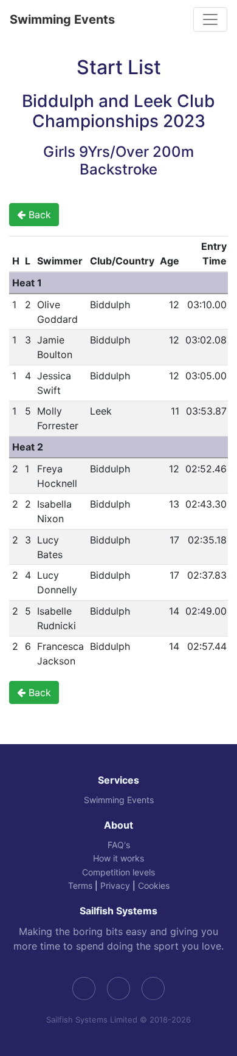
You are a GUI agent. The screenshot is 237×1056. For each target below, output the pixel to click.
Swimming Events (62, 19)
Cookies (154, 885)
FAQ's (119, 845)
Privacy (115, 885)
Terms (80, 885)
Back (38, 215)
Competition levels (118, 872)
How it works (118, 858)
